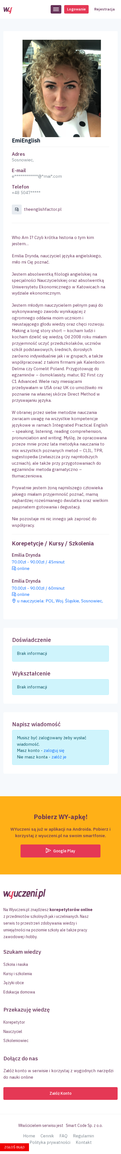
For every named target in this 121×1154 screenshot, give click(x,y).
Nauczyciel (12, 1031)
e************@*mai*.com (37, 176)
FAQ (63, 1135)
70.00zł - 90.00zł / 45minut (38, 562)
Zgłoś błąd (14, 1147)
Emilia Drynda (26, 555)
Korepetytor (14, 1022)
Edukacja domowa (19, 992)
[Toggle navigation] (56, 9)
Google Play (63, 851)
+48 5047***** (26, 192)
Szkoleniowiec (15, 1040)
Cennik (47, 1135)
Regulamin (83, 1135)
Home (29, 1135)
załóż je (58, 757)
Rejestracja (104, 9)
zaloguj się (54, 750)
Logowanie (76, 9)
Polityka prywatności (50, 1142)
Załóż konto (60, 1093)
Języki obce (13, 982)
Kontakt (84, 1142)
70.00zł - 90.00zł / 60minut (38, 588)
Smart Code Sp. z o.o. (84, 1125)
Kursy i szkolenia (17, 973)
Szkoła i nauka (15, 964)
